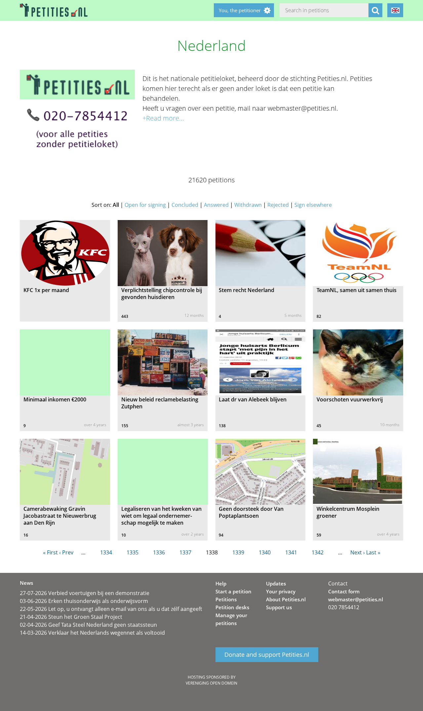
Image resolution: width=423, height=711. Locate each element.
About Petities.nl (286, 599)
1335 (132, 552)
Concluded (185, 204)
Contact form (344, 591)
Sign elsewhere (313, 204)
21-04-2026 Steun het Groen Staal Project (71, 616)
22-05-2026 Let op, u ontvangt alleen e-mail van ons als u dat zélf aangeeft (111, 609)
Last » (373, 552)
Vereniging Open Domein (211, 683)
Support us (279, 607)
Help (220, 583)
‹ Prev (66, 552)
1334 (106, 552)
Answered (216, 204)
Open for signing (145, 204)
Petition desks (232, 607)
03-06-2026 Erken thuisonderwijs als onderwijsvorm (84, 601)
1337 (185, 552)
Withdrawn (248, 204)
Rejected (278, 204)
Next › (357, 552)
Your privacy (280, 591)
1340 (265, 552)
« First (50, 552)
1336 (159, 552)
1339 (238, 552)
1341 (291, 552)
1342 (318, 552)
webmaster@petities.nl (355, 599)
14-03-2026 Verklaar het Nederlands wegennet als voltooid (92, 632)
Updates (276, 583)
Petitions (226, 599)
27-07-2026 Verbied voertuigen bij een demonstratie (84, 593)
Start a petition (233, 591)
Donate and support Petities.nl (266, 655)
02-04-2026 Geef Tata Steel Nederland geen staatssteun (88, 624)
